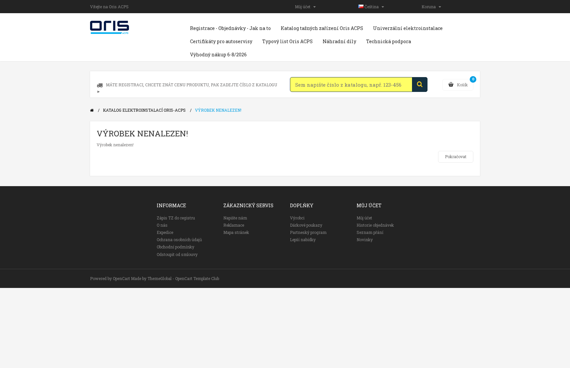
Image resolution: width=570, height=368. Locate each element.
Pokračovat (455, 156)
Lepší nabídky (303, 239)
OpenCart (121, 278)
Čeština (373, 6)
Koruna (430, 6)
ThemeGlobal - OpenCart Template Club (183, 278)
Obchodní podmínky (175, 246)
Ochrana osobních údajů (179, 239)
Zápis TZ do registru (176, 217)
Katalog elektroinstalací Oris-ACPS (144, 110)
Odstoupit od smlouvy (177, 254)
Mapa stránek (236, 232)
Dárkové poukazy (306, 225)
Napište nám (235, 217)
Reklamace (233, 225)
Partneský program (308, 232)
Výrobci (297, 217)
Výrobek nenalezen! (218, 110)
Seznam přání (370, 232)
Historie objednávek (375, 225)
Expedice (165, 232)
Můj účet (304, 6)
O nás (162, 225)
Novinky (365, 239)
